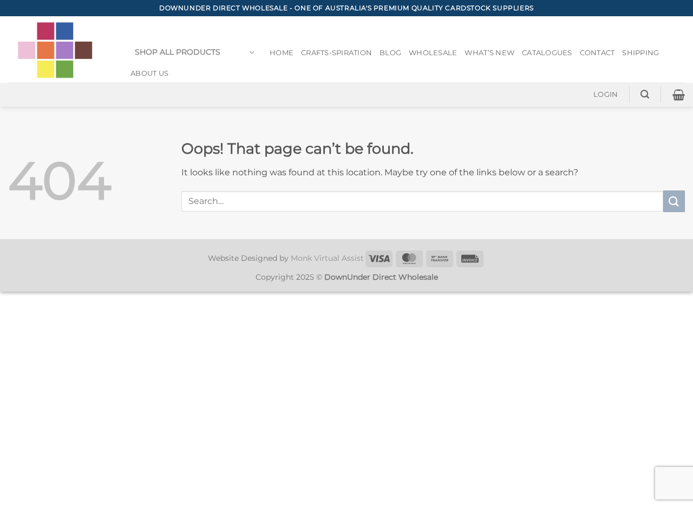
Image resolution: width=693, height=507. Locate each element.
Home (281, 53)
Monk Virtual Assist (327, 258)
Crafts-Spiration (336, 53)
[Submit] (674, 201)
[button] (194, 52)
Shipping (640, 53)
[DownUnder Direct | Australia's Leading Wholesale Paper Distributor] (59, 49)
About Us (149, 73)
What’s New (489, 53)
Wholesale (433, 53)
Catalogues (547, 53)
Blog (390, 53)
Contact (597, 53)
